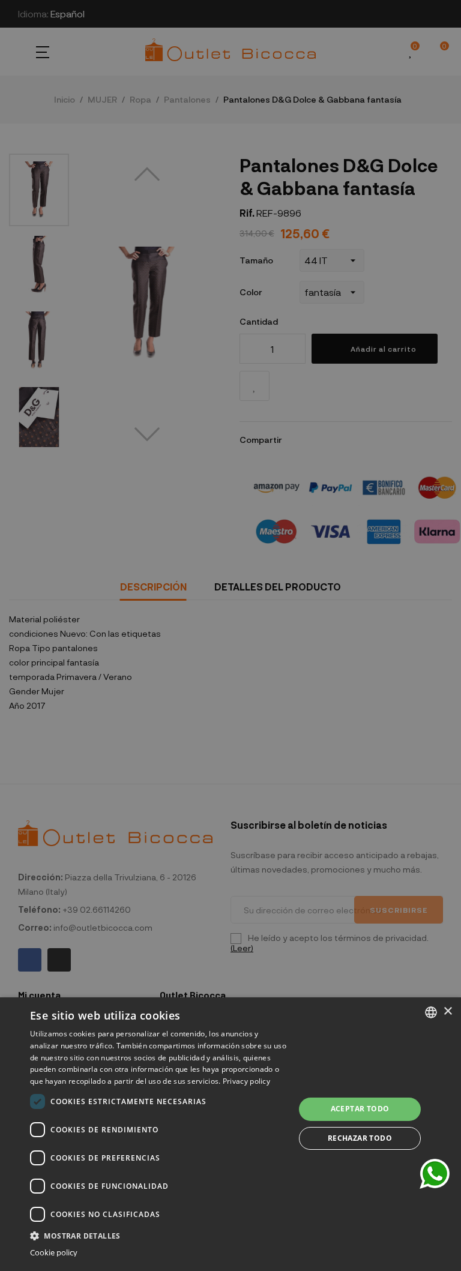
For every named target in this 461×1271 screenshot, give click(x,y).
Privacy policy (246, 1081)
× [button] (447, 1011)
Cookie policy (53, 1253)
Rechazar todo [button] (360, 1138)
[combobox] (431, 1012)
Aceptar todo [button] (360, 1109)
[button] (158, 1234)
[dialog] (230, 1134)
